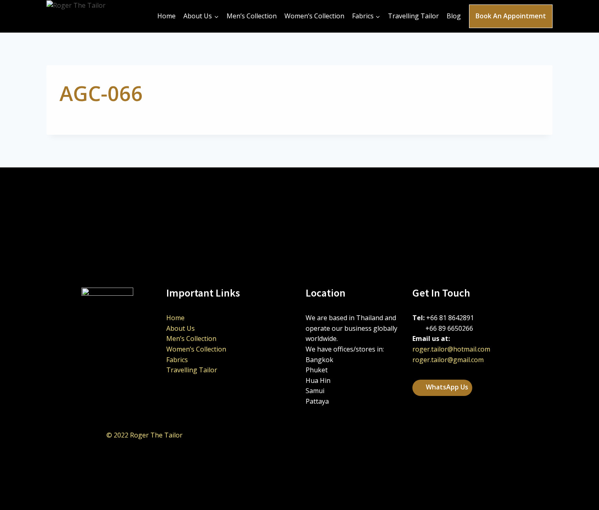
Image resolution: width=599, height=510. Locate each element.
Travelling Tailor (413, 15)
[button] (442, 388)
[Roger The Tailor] (93, 16)
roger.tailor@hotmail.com (451, 349)
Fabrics (177, 359)
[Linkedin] (444, 435)
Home (166, 15)
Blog (454, 15)
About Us (180, 328)
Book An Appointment (511, 15)
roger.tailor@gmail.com (448, 359)
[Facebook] (464, 435)
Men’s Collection (252, 15)
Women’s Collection (314, 15)
